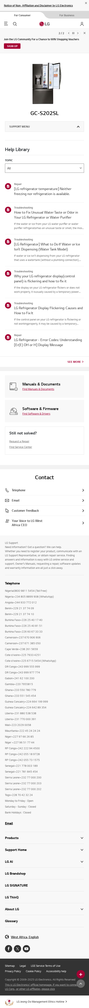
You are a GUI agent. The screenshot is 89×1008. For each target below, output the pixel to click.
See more (74, 362)
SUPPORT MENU (19, 126)
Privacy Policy (13, 971)
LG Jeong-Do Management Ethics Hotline (40, 1001)
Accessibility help (56, 971)
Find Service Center (20, 447)
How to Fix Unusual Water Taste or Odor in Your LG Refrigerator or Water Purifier (46, 215)
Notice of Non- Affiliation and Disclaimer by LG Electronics (38, 5)
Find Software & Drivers (36, 413)
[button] (44, 850)
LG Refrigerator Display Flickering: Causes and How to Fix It (48, 310)
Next (78, 33)
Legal (23, 966)
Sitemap (10, 966)
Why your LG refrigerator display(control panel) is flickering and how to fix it (44, 278)
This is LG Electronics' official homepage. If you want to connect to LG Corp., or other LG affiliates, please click (43, 987)
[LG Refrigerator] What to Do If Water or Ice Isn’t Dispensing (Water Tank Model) (47, 246)
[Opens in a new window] (8, 948)
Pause (73, 33)
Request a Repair (19, 441)
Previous (68, 33)
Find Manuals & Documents (38, 389)
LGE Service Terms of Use (45, 966)
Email (9, 823)
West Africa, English (25, 937)
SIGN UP (12, 46)
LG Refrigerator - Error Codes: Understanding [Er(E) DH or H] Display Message (48, 342)
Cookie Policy (33, 971)
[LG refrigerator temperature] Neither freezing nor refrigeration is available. (42, 191)
